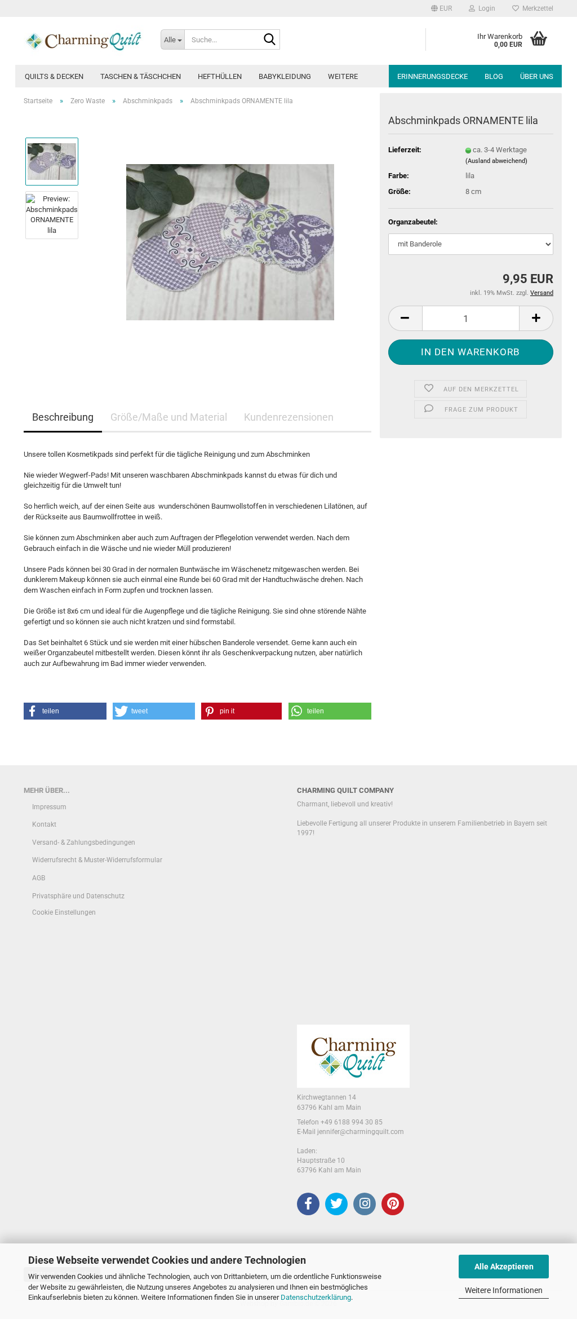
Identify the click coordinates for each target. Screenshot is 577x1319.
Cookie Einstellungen (64, 912)
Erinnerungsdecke (432, 76)
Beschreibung (63, 417)
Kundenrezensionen (289, 417)
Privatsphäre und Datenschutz (78, 896)
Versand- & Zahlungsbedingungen (83, 842)
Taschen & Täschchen (140, 76)
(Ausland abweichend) (496, 161)
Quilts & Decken (54, 76)
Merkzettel (536, 8)
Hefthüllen (220, 76)
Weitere (343, 76)
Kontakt (44, 824)
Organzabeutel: (413, 222)
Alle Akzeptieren (504, 1266)
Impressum (49, 807)
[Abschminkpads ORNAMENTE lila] (230, 241)
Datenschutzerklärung (316, 1297)
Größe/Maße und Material (168, 417)
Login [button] (485, 8)
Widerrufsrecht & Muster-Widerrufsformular (97, 860)
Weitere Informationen (504, 1290)
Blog (494, 76)
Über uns (536, 76)
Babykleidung (285, 76)
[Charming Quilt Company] (84, 41)
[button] (441, 8)
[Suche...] (269, 40)
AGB (38, 878)
